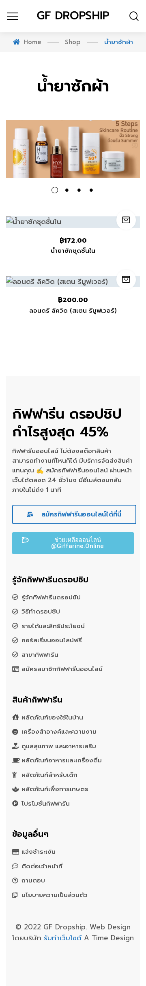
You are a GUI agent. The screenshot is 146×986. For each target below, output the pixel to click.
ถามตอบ (33, 880)
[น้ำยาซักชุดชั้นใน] (73, 222)
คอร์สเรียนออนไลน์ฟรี (51, 640)
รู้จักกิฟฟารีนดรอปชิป (51, 597)
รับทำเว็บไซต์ (64, 938)
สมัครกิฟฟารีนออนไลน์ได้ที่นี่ (80, 514)
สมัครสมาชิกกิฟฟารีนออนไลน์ (62, 668)
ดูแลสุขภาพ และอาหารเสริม (58, 746)
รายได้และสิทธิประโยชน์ (53, 626)
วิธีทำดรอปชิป (40, 611)
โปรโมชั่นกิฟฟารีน (45, 803)
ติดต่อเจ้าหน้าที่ (41, 866)
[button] (73, 543)
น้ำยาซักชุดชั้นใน (73, 250)
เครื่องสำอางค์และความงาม (59, 731)
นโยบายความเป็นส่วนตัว (54, 895)
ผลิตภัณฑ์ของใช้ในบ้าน (52, 717)
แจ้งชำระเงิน (38, 851)
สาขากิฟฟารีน (39, 654)
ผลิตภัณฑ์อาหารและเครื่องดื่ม (61, 760)
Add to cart (126, 220)
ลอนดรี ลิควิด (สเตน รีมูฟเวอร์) (73, 310)
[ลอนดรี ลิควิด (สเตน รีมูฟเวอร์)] (73, 281)
